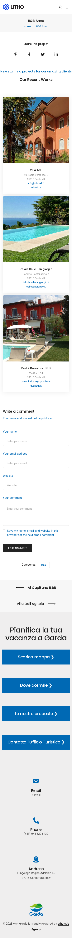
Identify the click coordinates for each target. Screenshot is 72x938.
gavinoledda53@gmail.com (36, 381)
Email (36, 790)
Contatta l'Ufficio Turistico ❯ (36, 742)
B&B (43, 564)
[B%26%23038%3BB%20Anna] (16, 54)
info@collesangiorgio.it (36, 282)
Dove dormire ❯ (36, 685)
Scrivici (36, 795)
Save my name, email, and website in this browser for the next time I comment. (33, 533)
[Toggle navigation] (67, 7)
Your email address (15, 453)
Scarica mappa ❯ (36, 657)
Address (36, 868)
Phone (36, 829)
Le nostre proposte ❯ (36, 714)
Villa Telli (36, 170)
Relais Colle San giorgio (36, 269)
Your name (10, 431)
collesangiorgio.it (36, 286)
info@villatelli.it (36, 183)
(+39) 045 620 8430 (36, 833)
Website (8, 475)
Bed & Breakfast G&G (36, 368)
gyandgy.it (36, 385)
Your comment (12, 497)
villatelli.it (36, 187)
